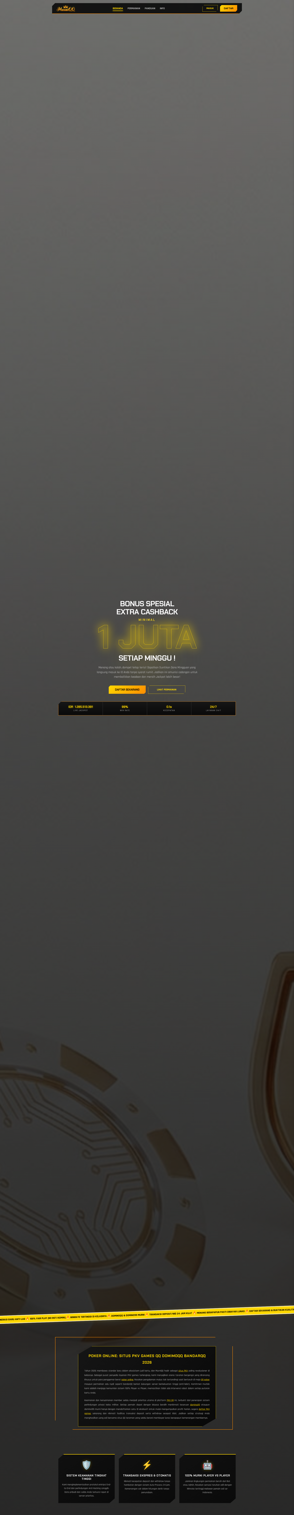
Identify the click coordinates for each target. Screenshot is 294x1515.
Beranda (118, 8)
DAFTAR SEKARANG (127, 689)
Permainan (134, 8)
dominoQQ (195, 1404)
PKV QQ (170, 1400)
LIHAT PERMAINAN (166, 689)
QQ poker (205, 1379)
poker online (127, 1379)
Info (162, 8)
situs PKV (183, 1370)
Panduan (150, 8)
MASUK (210, 8)
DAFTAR (228, 8)
